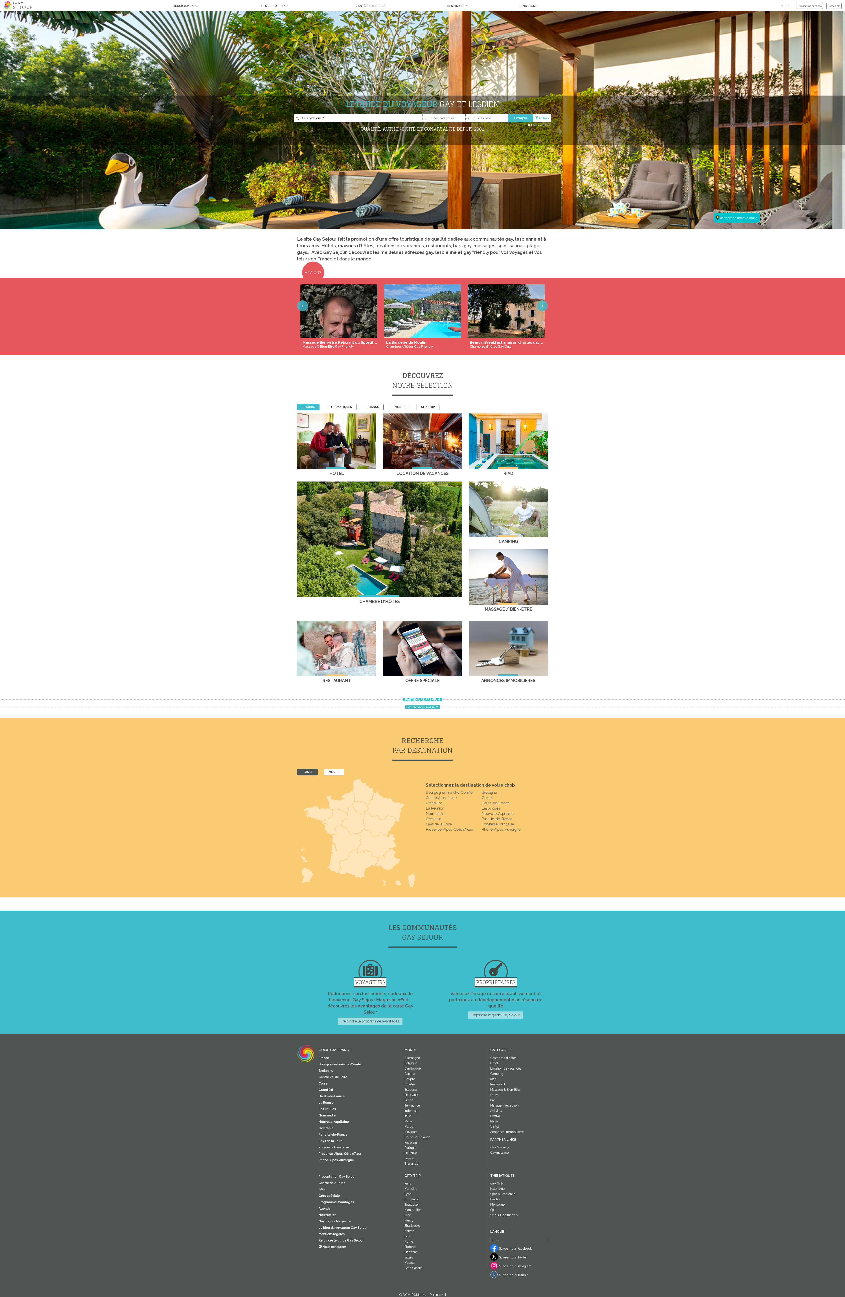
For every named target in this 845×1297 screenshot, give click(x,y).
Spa (493, 1210)
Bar (492, 1100)
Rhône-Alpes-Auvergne (501, 829)
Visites (495, 1126)
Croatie (409, 1084)
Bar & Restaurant (273, 6)
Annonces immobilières (507, 1132)
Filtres (544, 118)
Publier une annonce (810, 5)
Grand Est (434, 803)
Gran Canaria (413, 1268)
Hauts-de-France (496, 803)
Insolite (495, 1199)
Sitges (408, 1257)
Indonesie (411, 1111)
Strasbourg (412, 1225)
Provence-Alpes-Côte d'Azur (449, 829)
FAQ (322, 1189)
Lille (407, 1236)
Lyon (407, 1194)
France (373, 407)
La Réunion (435, 808)
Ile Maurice (412, 1105)
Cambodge (412, 1068)
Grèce (408, 1100)
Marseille (410, 1188)
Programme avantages (336, 1202)
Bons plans (528, 6)
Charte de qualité (332, 1183)
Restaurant (497, 1084)
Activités (496, 1111)
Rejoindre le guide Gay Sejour (496, 1015)
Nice (407, 1215)
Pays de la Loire (439, 824)
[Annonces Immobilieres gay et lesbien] (508, 648)
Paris (407, 1183)
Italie (407, 1116)
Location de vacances (505, 1068)
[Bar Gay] (422, 648)
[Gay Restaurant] (336, 648)
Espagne (410, 1089)
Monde (400, 407)
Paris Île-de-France (497, 819)
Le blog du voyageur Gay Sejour (343, 1227)
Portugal (410, 1147)
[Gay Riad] (508, 441)
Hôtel (494, 1063)
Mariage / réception (504, 1105)
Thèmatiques (341, 407)
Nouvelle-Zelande (417, 1137)
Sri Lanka (410, 1153)
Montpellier (412, 1210)
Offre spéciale (329, 1195)
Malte (408, 1121)
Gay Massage (499, 1147)
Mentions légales (332, 1234)
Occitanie (433, 819)
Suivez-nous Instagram (515, 1266)
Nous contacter (334, 1247)
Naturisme (497, 1188)
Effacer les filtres (540, 125)
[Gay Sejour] (18, 5)
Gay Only (497, 1183)
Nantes (409, 1231)
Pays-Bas (410, 1142)
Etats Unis (411, 1095)
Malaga (409, 1262)
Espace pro (834, 5)
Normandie (435, 813)
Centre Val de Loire (441, 797)
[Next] (542, 305)
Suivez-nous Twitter (513, 1257)
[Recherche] (734, 196)
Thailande (411, 1163)
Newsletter (327, 1215)
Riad (493, 1079)
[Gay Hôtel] (336, 441)
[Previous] (302, 305)
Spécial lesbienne (502, 1194)
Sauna (494, 1095)
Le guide (308, 407)
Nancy (408, 1220)
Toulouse (411, 1204)
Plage (494, 1121)
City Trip (428, 407)
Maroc (408, 1126)
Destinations (458, 6)
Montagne (497, 1204)
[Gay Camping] (508, 509)
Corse (487, 797)
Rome (408, 1241)
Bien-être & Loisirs (370, 6)
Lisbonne (411, 1252)
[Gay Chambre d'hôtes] (379, 539)
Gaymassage (499, 1152)
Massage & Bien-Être (505, 1089)
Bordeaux (411, 1199)
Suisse (408, 1158)
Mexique (410, 1132)
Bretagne (489, 792)
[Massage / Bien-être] (508, 577)
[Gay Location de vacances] (422, 441)
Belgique (410, 1063)
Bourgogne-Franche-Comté (449, 792)
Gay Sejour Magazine (335, 1221)
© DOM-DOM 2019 (413, 1295)
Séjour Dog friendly (504, 1215)
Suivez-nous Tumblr (513, 1275)
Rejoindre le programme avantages (370, 1021)
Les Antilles (491, 808)
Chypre (409, 1079)
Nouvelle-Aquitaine (497, 813)
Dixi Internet (438, 1295)
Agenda (325, 1208)
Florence (410, 1247)
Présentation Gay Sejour (337, 1176)
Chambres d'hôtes (503, 1058)
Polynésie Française (498, 824)
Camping (496, 1074)
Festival (495, 1116)
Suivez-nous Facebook (515, 1248)
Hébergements (185, 6)
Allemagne (412, 1058)
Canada (409, 1074)
